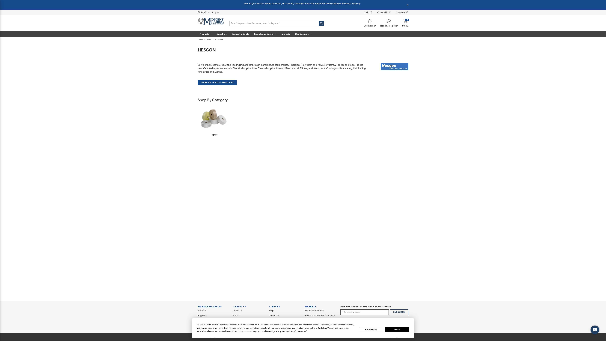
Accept (397, 330)
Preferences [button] (301, 331)
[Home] (211, 21)
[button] (206, 34)
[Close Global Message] (407, 5)
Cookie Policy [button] (237, 331)
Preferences (371, 330)
